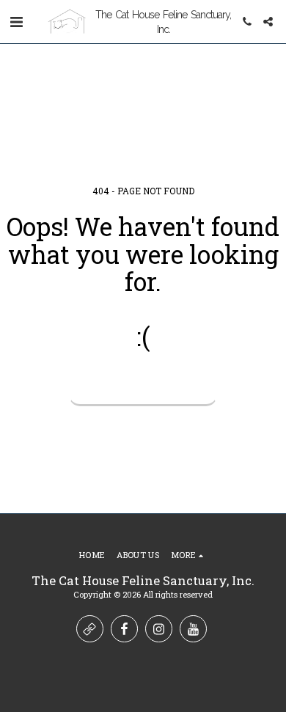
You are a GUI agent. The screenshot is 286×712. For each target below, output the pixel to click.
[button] (16, 21)
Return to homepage (143, 388)
